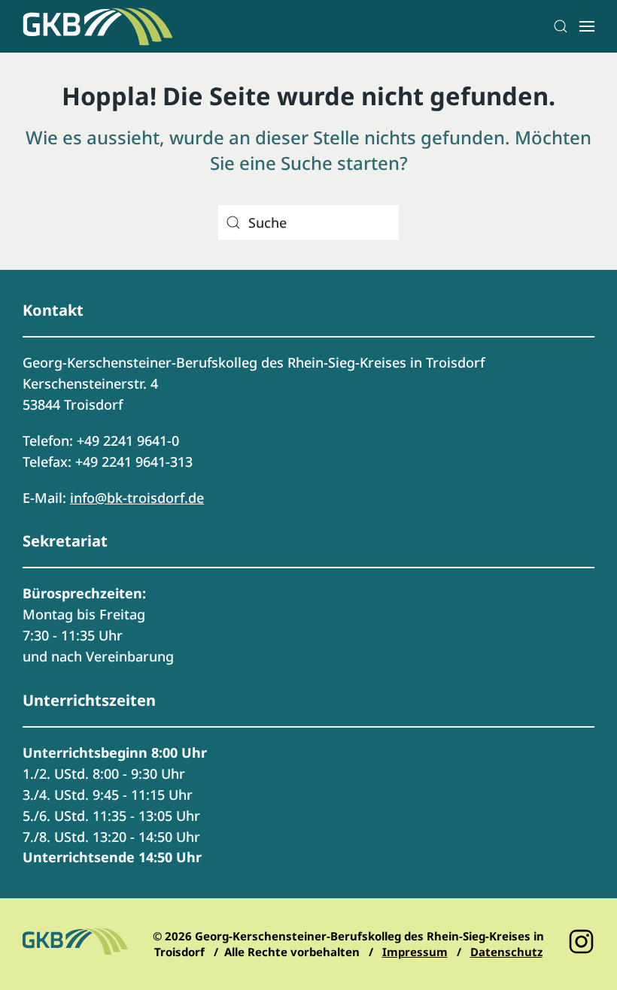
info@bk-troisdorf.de (137, 498)
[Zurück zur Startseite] (98, 26)
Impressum (415, 951)
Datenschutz (506, 951)
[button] (560, 26)
